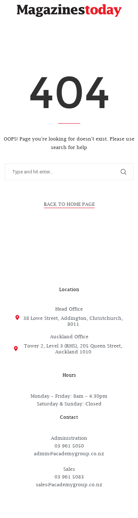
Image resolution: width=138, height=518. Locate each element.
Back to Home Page (69, 204)
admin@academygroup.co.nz (69, 453)
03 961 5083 (69, 477)
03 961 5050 (69, 446)
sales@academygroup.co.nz (69, 484)
